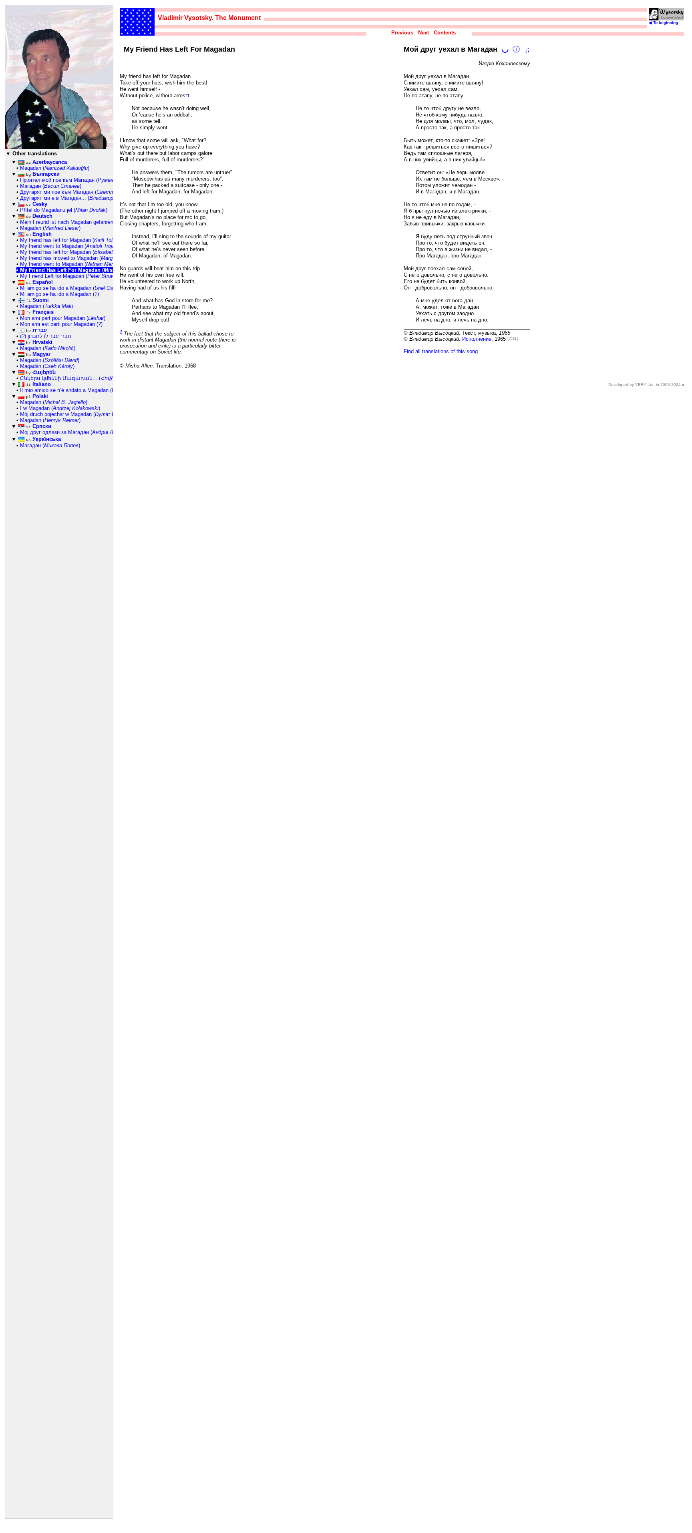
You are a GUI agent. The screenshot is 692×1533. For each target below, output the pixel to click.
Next (423, 33)
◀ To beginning (663, 22)
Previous (402, 33)
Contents (445, 33)
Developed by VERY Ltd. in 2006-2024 (644, 384)
